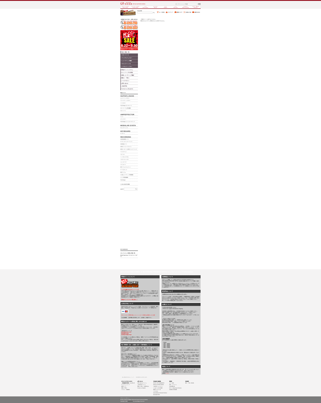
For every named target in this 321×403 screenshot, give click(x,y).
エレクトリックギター (125, 98)
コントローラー (123, 161)
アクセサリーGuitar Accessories (185, 7)
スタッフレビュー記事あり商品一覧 (127, 253)
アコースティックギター (125, 100)
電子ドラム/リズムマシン (125, 167)
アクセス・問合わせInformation (195, 7)
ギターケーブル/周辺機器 (125, 108)
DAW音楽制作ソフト (124, 139)
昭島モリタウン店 (157, 389)
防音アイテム (123, 172)
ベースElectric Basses (145, 7)
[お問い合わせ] (196, 13)
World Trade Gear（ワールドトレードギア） (128, 256)
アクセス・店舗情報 (125, 389)
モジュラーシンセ (124, 127)
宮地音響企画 (172, 386)
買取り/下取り (124, 387)
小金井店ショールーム (158, 386)
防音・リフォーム (173, 384)
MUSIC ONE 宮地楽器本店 (158, 382)
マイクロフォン (123, 151)
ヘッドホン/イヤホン (124, 156)
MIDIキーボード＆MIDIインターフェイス (128, 149)
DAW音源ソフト (123, 144)
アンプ (121, 116)
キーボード (122, 133)
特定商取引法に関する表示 (141, 377)
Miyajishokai (130, 401)
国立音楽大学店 (156, 394)
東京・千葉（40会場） (190, 382)
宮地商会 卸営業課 (173, 389)
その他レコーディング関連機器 (126, 174)
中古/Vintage (122, 179)
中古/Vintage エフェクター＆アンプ (127, 121)
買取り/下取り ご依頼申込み (143, 386)
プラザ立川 (155, 391)
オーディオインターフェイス (126, 141)
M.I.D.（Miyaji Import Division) (175, 387)
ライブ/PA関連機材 (124, 177)
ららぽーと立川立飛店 (158, 387)
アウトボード (123, 164)
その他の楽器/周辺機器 (125, 184)
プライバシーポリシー (125, 397)
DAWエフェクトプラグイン (126, 146)
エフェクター (123, 119)
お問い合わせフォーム (142, 382)
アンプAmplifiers (165, 7)
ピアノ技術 (171, 382)
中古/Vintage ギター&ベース (126, 105)
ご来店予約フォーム (141, 384)
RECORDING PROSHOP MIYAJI (160, 392)
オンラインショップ (125, 384)
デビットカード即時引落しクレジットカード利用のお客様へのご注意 (138, 315)
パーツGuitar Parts (175, 7)
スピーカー (122, 154)
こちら (167, 373)
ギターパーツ (123, 110)
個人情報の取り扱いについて (128, 377)
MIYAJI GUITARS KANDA (158, 384)
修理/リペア (123, 386)
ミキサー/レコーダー (124, 159)
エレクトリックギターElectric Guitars (125, 7)
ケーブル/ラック (123, 169)
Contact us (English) (141, 387)
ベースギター (123, 103)
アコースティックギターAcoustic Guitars (135, 7)
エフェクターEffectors (155, 7)
